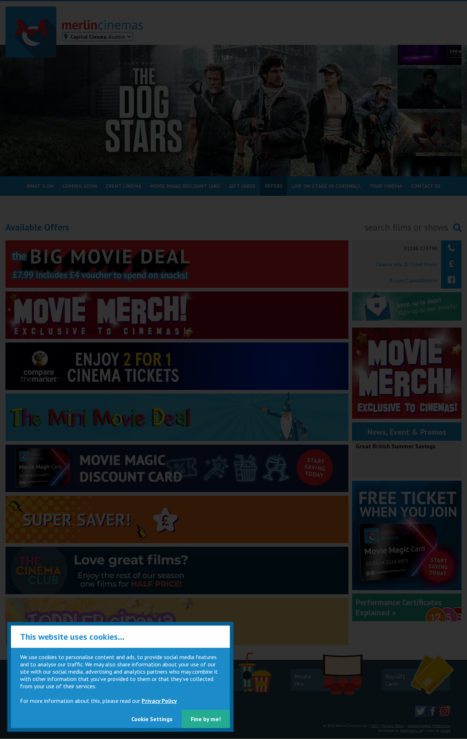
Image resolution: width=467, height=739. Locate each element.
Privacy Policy (159, 700)
